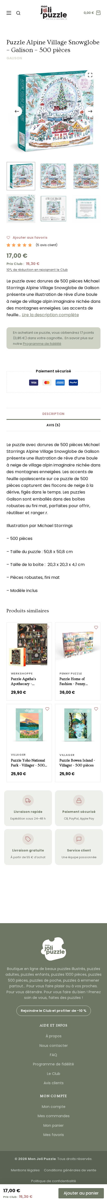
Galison (14, 58)
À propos (54, 1036)
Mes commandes (54, 1115)
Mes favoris (53, 1134)
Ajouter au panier (81, 1193)
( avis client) (46, 245)
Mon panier (53, 1125)
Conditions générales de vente (70, 1170)
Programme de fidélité (42, 343)
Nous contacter (53, 1045)
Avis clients (54, 1083)
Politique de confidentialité (53, 1181)
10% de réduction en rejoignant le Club (37, 270)
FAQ (53, 1054)
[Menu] (8, 13)
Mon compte (53, 1106)
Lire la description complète (50, 315)
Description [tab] (53, 414)
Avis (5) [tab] (53, 425)
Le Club (53, 1073)
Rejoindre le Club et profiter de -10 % (53, 1010)
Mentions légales (25, 1170)
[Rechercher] (18, 13)
